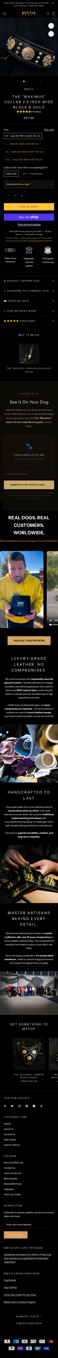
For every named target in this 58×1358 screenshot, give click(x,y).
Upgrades (9, 1189)
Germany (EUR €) (27, 1316)
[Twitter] (12, 1106)
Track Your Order (12, 1194)
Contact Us (9, 1134)
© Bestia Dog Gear (29, 1323)
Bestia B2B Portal (12, 1183)
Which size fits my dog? (18, 184)
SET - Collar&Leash (33, 173)
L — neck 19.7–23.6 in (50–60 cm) (22, 143)
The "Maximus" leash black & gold (29, 368)
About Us (8, 1129)
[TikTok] (41, 1106)
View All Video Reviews (29, 640)
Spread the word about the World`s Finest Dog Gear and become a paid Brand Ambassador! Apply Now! (27, 1258)
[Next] (40, 81)
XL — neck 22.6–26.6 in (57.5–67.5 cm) (25, 151)
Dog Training (10, 1287)
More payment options (29, 224)
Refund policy (11, 1178)
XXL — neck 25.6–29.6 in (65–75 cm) (24, 159)
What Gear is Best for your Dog (19, 1294)
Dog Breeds (10, 1280)
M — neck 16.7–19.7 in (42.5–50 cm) (23, 135)
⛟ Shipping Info (16, 301)
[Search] (48, 13)
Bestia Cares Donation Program (20, 1302)
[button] (24, 111)
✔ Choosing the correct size (26, 290)
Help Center (10, 1139)
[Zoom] (51, 26)
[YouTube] (34, 1106)
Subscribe (16, 1235)
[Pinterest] (27, 1106)
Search (7, 1123)
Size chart (49, 129)
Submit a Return (12, 1144)
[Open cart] (53, 13)
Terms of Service (12, 1173)
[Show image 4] (34, 81)
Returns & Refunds (13, 1162)
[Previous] (17, 81)
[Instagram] (19, 1106)
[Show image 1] (24, 81)
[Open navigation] (4, 13)
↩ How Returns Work (20, 311)
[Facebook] (5, 1106)
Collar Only (11, 173)
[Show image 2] (27, 81)
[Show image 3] (30, 81)
